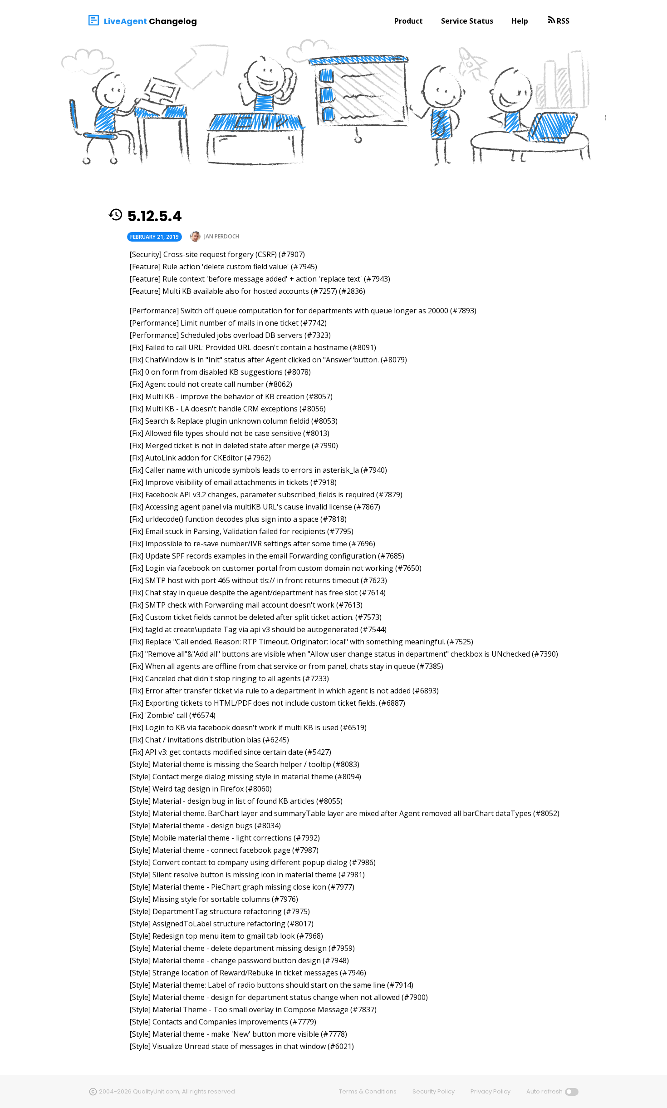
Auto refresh (544, 1091)
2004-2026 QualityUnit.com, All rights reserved (167, 1091)
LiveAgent (125, 21)
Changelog (173, 21)
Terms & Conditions (368, 1091)
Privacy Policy (490, 1091)
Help (519, 21)
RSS (563, 21)
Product (408, 21)
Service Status (467, 21)
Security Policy (433, 1091)
